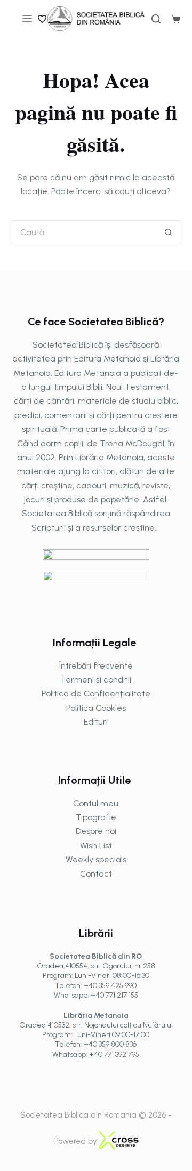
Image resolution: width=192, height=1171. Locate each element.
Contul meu (95, 803)
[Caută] (156, 18)
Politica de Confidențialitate (96, 693)
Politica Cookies (96, 708)
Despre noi (96, 831)
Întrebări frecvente (96, 666)
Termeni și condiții (95, 680)
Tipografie (96, 817)
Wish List (96, 845)
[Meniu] (27, 18)
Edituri (96, 722)
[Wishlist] (42, 19)
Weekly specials (96, 859)
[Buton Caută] (168, 232)
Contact (96, 874)
